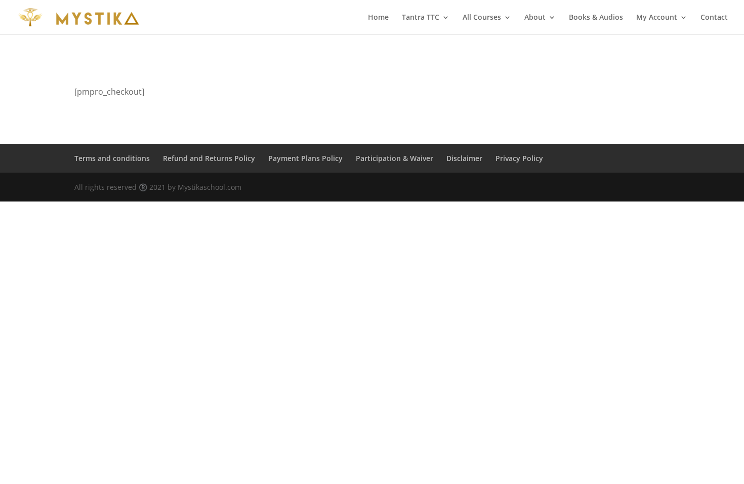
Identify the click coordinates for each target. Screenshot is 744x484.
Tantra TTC (420, 18)
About (535, 18)
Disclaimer (464, 158)
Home (378, 18)
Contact (714, 18)
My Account (656, 18)
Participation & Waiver (394, 158)
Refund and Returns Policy (209, 158)
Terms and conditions (112, 158)
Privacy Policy (519, 158)
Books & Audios (596, 18)
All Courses (482, 18)
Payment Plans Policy (305, 158)
